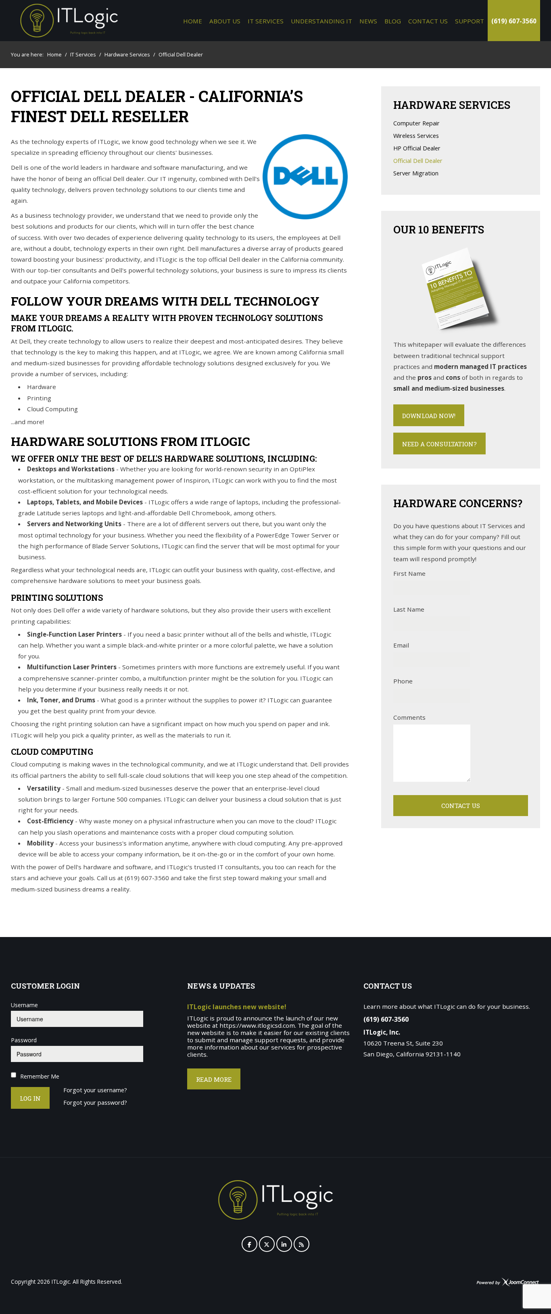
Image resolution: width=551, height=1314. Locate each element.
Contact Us (428, 21)
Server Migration (415, 173)
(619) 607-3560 (513, 21)
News (368, 21)
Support (469, 21)
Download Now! (428, 416)
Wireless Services (416, 136)
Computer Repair (416, 123)
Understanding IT (321, 21)
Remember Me (39, 1076)
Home (192, 21)
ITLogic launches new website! (236, 1006)
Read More (214, 1079)
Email (401, 645)
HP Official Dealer (416, 148)
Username (24, 1005)
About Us (224, 21)
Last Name (408, 609)
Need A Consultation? (439, 444)
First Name (409, 573)
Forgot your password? (95, 1103)
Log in (30, 1098)
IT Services (266, 21)
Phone (403, 681)
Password (24, 1040)
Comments (409, 717)
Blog (392, 21)
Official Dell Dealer (417, 161)
